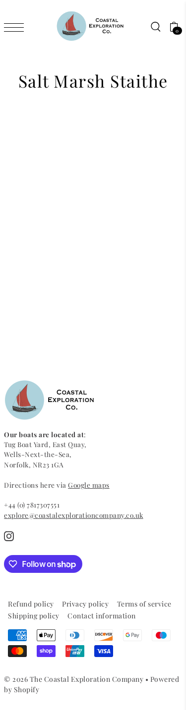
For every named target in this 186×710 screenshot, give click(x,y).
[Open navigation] (16, 27)
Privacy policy (85, 604)
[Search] (155, 26)
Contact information (101, 615)
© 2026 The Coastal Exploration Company (73, 679)
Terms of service (144, 604)
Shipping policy (34, 615)
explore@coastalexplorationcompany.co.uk (73, 514)
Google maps (89, 484)
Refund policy (31, 604)
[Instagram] (9, 536)
